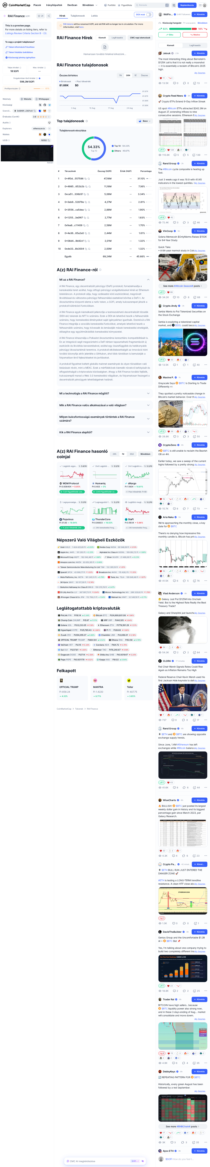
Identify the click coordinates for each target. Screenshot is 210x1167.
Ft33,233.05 (77, 625)
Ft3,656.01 (118, 635)
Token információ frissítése (21, 47)
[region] (68, 5)
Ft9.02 (113, 659)
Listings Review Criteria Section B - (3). (26, 33)
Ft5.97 (79, 620)
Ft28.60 (117, 630)
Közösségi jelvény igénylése (21, 57)
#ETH (161, 880)
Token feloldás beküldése (20, 52)
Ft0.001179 (77, 659)
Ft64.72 (111, 644)
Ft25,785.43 (80, 630)
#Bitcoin (172, 108)
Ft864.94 (83, 640)
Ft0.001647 (118, 654)
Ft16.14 (75, 615)
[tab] (102, 37)
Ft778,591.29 (118, 625)
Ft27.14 (77, 654)
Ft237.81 (74, 649)
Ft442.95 (118, 620)
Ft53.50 (126, 640)
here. (81, 27)
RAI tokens (68, 24)
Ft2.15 (75, 644)
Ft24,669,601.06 (115, 615)
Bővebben (202, 23)
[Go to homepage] (16, 5)
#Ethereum (183, 744)
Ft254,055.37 (78, 635)
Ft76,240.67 (110, 649)
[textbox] (180, 1159)
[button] (90, 5)
